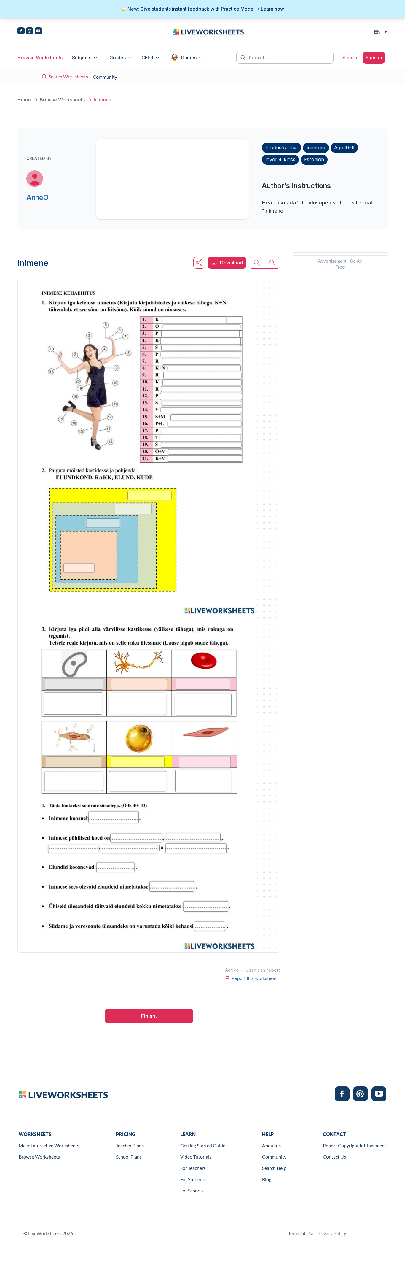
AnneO (37, 197)
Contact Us (334, 1156)
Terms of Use (301, 1233)
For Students (193, 1179)
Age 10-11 (344, 147)
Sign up (374, 58)
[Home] (208, 31)
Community (274, 1156)
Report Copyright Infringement (354, 1145)
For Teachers (193, 1168)
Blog (266, 1179)
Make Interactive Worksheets (49, 1145)
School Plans (129, 1156)
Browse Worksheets (40, 58)
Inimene (316, 147)
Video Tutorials (195, 1156)
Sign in (349, 58)
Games (189, 58)
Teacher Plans (130, 1145)
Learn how (272, 9)
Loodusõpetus (281, 147)
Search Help (274, 1168)
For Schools (192, 1190)
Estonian (314, 159)
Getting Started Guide (202, 1145)
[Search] (243, 57)
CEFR (147, 58)
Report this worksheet (254, 978)
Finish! (149, 1016)
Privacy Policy (332, 1233)
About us (271, 1145)
